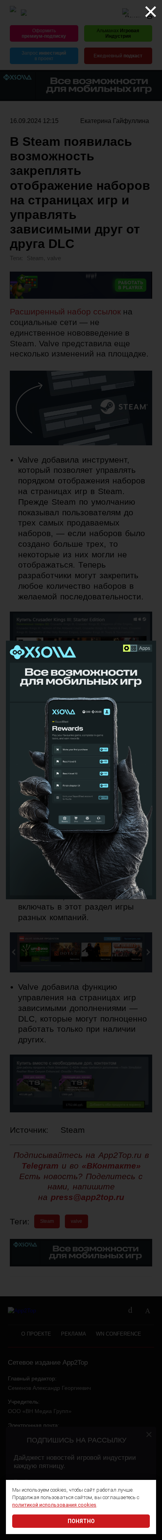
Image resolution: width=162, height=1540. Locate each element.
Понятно (81, 1521)
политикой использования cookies (54, 1505)
